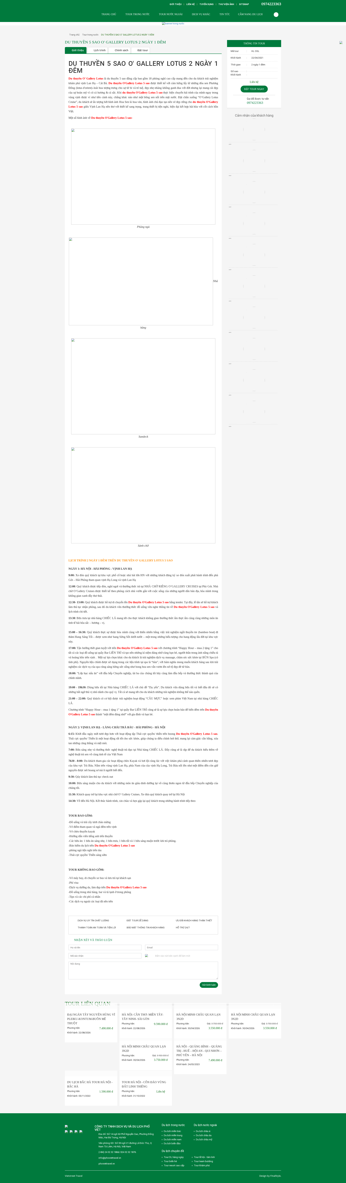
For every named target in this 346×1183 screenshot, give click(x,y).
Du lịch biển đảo (172, 1143)
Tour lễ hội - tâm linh (204, 1157)
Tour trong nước (137, 14)
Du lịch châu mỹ (204, 1139)
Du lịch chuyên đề (173, 1151)
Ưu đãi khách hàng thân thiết (194, 920)
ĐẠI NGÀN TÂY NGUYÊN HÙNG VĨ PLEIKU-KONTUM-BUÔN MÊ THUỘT (91, 1019)
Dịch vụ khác (201, 14)
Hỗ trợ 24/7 (183, 927)
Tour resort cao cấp (174, 1165)
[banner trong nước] (173, 23)
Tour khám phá (202, 1165)
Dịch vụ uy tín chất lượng (93, 920)
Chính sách (121, 50)
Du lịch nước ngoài (205, 1125)
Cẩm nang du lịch (250, 14)
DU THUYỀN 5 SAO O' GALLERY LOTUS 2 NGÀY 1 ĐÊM (127, 35)
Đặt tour (142, 50)
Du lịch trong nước (173, 1125)
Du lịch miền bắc (172, 1131)
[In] (214, 50)
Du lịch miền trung (173, 1135)
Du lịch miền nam (172, 1139)
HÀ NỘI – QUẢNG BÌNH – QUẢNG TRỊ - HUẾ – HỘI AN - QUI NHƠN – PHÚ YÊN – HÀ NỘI (199, 1051)
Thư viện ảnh (226, 4)
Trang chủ (108, 14)
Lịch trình (100, 50)
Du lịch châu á (203, 1131)
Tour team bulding (203, 1161)
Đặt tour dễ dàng (137, 920)
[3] (66, 1131)
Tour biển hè (170, 1161)
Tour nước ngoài (171, 14)
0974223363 (271, 3)
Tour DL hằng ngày (173, 1157)
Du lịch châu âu (204, 1135)
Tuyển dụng (206, 4)
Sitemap (244, 4)
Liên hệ (190, 4)
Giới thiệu (175, 4)
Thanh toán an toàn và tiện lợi (97, 927)
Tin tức (224, 14)
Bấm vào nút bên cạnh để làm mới (172, 955)
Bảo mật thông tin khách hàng (146, 927)
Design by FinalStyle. (270, 1175)
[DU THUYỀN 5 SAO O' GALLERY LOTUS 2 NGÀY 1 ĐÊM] (65, 46)
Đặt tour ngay (254, 89)
